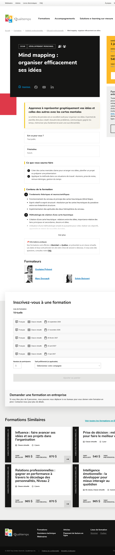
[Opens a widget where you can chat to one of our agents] (104, 550)
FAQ (41, 3)
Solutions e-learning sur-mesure (96, 18)
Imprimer (26, 87)
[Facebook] (36, 87)
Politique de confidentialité (50, 551)
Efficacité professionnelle (55, 30)
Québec (103, 533)
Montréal (94, 533)
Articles (17, 3)
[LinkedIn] (52, 87)
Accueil (7, 30)
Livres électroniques (30, 3)
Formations (17, 30)
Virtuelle (18, 312)
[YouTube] (44, 87)
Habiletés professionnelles (34, 30)
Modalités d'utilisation (68, 551)
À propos (108, 3)
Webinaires (9, 3)
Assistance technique (46, 533)
